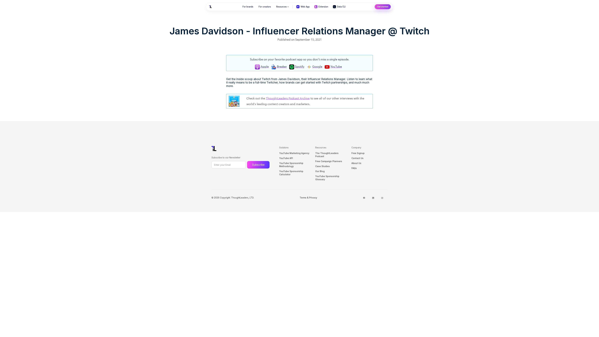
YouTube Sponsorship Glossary (327, 178)
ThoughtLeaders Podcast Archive (288, 98)
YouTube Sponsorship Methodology (291, 165)
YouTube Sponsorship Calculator (291, 173)
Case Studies (322, 166)
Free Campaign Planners (328, 161)
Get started (382, 6)
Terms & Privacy (308, 197)
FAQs (354, 168)
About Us (356, 163)
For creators (265, 6)
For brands (248, 6)
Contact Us (357, 158)
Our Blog (320, 171)
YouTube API (286, 158)
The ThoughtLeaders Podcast (326, 155)
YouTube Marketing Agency (294, 153)
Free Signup (358, 153)
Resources (282, 6)
